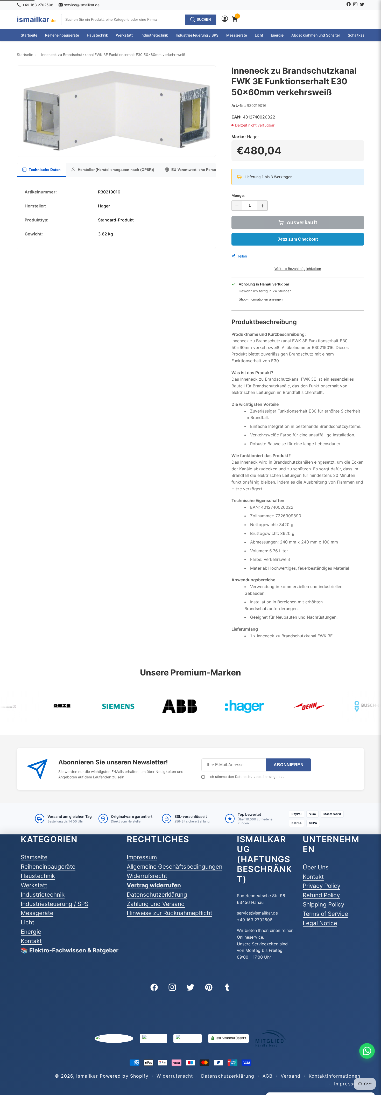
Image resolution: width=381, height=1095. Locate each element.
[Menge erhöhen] (262, 206)
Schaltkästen (359, 35)
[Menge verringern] (236, 206)
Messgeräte (236, 35)
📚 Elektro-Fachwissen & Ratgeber (69, 950)
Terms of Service (325, 913)
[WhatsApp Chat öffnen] (367, 1051)
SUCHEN (204, 20)
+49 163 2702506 (37, 5)
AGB (267, 1075)
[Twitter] (362, 5)
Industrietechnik (154, 35)
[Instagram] (355, 5)
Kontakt (31, 940)
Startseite (29, 35)
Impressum (142, 857)
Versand (290, 1075)
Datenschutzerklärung (157, 894)
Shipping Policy (323, 904)
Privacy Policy (321, 885)
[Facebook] (349, 5)
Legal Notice (320, 922)
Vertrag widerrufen (154, 885)
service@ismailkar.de (82, 5)
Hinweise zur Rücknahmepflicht (169, 912)
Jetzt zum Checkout (298, 239)
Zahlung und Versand (156, 903)
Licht (259, 35)
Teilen (242, 256)
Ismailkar (87, 1076)
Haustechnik (97, 35)
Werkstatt (124, 35)
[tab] (41, 170)
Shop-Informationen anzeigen (261, 299)
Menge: (238, 195)
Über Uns (316, 867)
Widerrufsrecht (147, 875)
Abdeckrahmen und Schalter (315, 35)
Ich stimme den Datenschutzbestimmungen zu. (247, 777)
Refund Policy (321, 894)
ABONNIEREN (289, 765)
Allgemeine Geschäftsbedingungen (174, 866)
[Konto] (225, 20)
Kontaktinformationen (334, 1075)
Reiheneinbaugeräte (62, 35)
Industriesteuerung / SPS (197, 35)
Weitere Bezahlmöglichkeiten (297, 269)
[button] (116, 111)
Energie (277, 35)
